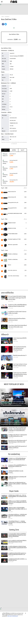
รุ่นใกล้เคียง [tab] (14, 150)
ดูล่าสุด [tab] (5, 150)
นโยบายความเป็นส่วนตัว (12, 616)
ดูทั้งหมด (25, 188)
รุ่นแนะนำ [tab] (22, 150)
